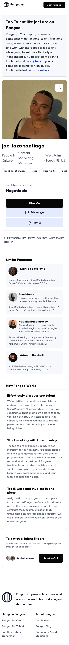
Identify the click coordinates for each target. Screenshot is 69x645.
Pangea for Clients (13, 620)
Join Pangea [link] (54, 4)
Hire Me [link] (34, 203)
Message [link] (37, 212)
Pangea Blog (43, 626)
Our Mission (43, 620)
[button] (59, 88)
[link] (14, 5)
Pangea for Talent (13, 626)
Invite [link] (38, 222)
